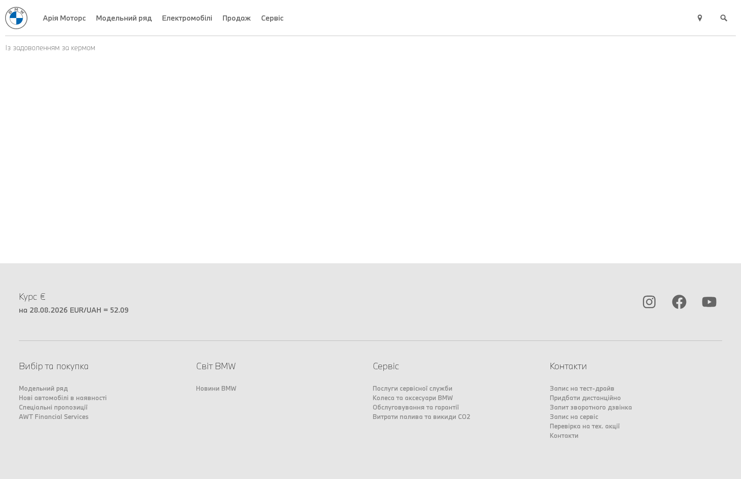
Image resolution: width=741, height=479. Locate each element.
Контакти (564, 435)
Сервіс (272, 17)
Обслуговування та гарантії (416, 407)
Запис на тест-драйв (582, 388)
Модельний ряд (124, 17)
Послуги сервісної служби (412, 388)
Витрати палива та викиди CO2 (421, 417)
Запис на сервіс (574, 417)
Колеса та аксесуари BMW (413, 398)
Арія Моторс (64, 17)
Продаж (237, 17)
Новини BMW (216, 388)
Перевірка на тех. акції (585, 426)
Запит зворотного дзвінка (591, 407)
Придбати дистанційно (585, 398)
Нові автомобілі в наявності (63, 398)
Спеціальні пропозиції (53, 407)
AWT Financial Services (54, 417)
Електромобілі (187, 17)
